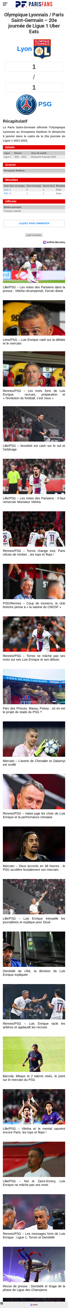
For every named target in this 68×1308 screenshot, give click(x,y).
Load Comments (33, 235)
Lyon (6, 189)
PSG (6, 193)
